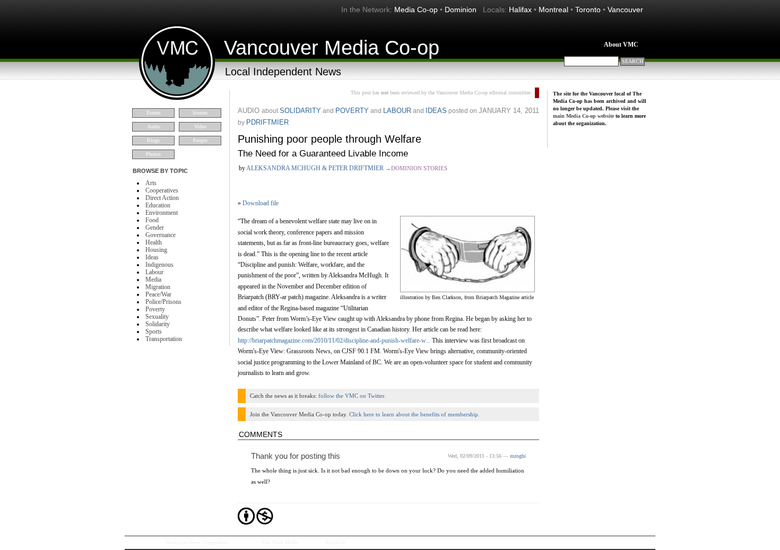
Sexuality (157, 316)
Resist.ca (335, 542)
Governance (160, 235)
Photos (153, 154)
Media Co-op (416, 9)
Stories (200, 113)
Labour (154, 272)
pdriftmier (267, 122)
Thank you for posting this (295, 455)
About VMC (621, 44)
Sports (153, 331)
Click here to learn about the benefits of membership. (414, 414)
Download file (260, 203)
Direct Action (162, 198)
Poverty (155, 309)
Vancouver (625, 9)
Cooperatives (161, 190)
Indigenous (159, 264)
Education (157, 205)
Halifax (520, 9)
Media (153, 279)
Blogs (153, 140)
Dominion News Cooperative (197, 542)
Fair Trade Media (280, 542)
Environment (161, 212)
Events (153, 113)
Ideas (152, 257)
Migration (157, 287)
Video (200, 126)
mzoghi (518, 456)
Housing (156, 250)
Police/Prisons (163, 301)
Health (153, 242)
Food (152, 220)
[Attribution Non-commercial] (246, 522)
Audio (153, 126)
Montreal (553, 9)
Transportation (163, 339)
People (200, 140)
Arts (151, 183)
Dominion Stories (419, 168)
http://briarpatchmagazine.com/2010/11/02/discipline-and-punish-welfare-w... (334, 340)
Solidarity (157, 324)
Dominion (460, 9)
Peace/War (158, 294)
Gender (154, 227)
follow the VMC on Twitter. (352, 395)
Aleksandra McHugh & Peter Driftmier (315, 168)
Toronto (588, 9)
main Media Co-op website (583, 116)
